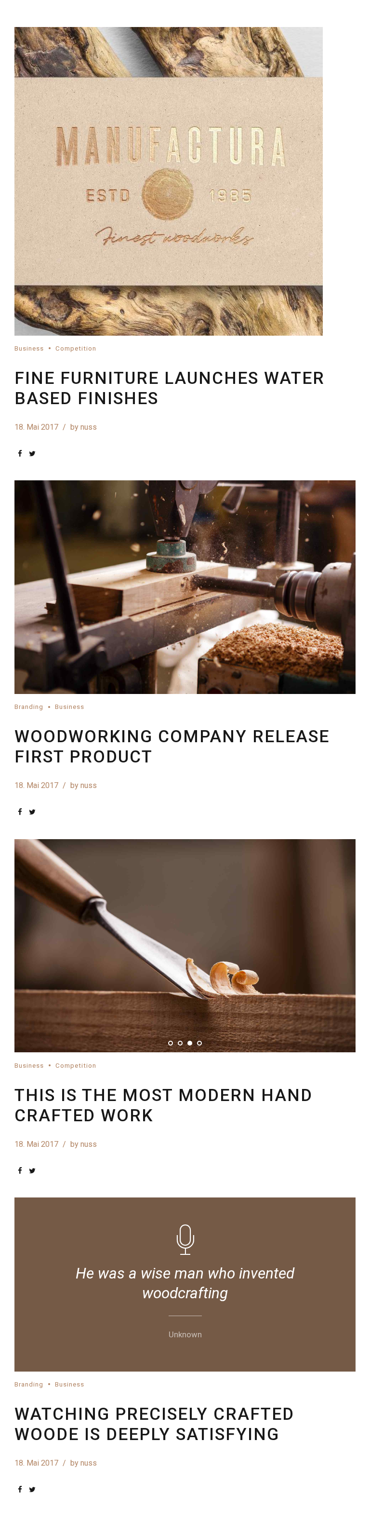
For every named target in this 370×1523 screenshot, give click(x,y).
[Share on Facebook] (20, 453)
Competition (75, 348)
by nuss (83, 427)
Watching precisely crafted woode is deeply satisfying (154, 1424)
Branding (28, 706)
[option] (185, 587)
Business (29, 348)
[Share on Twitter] (32, 453)
